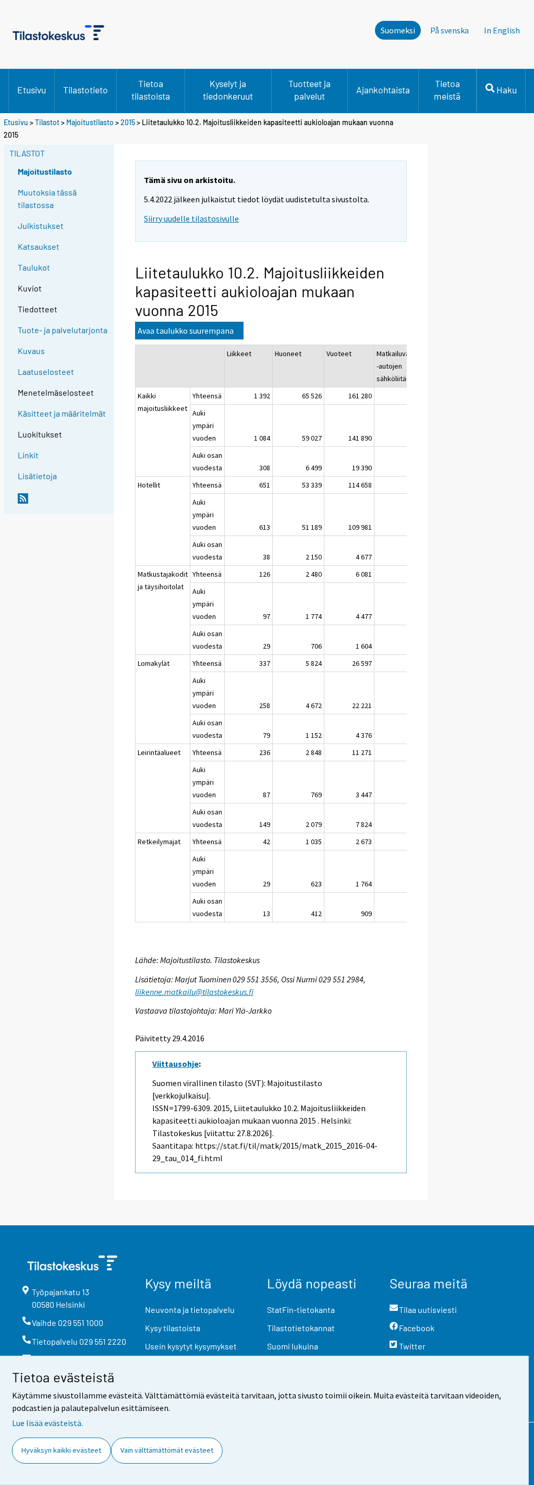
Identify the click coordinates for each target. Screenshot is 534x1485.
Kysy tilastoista (172, 1328)
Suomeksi (398, 30)
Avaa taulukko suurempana (186, 330)
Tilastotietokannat (301, 1328)
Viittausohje (175, 1063)
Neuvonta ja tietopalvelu (190, 1309)
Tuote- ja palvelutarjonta (62, 330)
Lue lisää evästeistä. (47, 1423)
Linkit (28, 455)
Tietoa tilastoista (150, 90)
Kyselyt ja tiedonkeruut (228, 90)
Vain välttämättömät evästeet (166, 1450)
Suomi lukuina (292, 1346)
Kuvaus (31, 351)
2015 (127, 122)
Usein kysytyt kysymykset (191, 1346)
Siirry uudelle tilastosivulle (191, 218)
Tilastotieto (85, 89)
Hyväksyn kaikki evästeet (61, 1450)
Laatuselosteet (46, 371)
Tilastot (47, 122)
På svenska (449, 30)
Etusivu (31, 89)
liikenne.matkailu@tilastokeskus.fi (194, 992)
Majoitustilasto (90, 122)
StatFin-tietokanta (301, 1309)
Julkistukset (41, 225)
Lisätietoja (37, 476)
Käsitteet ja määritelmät (62, 413)
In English (502, 30)
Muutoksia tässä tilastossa (47, 198)
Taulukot (34, 267)
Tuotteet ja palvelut (309, 90)
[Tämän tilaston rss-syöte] (64, 502)
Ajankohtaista (383, 89)
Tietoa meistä (447, 90)
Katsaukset (38, 246)
